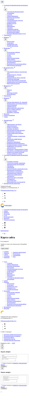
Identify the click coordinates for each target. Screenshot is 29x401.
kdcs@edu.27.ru (12, 190)
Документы (10, 166)
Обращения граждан (12, 29)
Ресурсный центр (9, 67)
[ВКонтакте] (5, 194)
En (4, 201)
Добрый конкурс (11, 106)
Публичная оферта (9, 337)
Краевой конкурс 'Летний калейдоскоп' (14, 75)
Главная (6, 251)
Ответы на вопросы (9, 115)
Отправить (3, 366)
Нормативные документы (14, 131)
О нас (5, 215)
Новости (9, 90)
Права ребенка (11, 59)
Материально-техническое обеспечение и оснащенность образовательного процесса (15, 172)
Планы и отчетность (12, 127)
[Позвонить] (4, 190)
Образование (7, 95)
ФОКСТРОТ (10, 272)
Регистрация (16, 253)
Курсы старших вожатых (14, 109)
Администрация (11, 22)
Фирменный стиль (12, 44)
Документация (8, 120)
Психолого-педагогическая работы (16, 64)
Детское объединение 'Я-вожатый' (16, 80)
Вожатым (6, 98)
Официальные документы (14, 124)
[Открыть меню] (2, 2)
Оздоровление (11, 53)
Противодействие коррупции (12, 183)
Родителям (7, 48)
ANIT (13, 343)
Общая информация (12, 16)
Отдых (9, 55)
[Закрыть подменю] (5, 9)
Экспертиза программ (13, 79)
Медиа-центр (10, 41)
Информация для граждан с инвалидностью (14, 147)
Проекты (6, 37)
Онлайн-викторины (12, 46)
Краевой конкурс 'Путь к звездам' (16, 77)
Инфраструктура (11, 23)
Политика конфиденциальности (13, 334)
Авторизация (16, 255)
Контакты (6, 114)
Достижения (10, 19)
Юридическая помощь (13, 58)
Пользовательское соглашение (12, 336)
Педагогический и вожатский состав (17, 169)
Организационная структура (15, 20)
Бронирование (5, 230)
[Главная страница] (6, 207)
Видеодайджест (11, 94)
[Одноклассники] (5, 196)
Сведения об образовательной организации (16, 209)
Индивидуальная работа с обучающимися (14, 61)
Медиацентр (7, 85)
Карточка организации (13, 17)
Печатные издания (12, 93)
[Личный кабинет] (5, 228)
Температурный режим (13, 30)
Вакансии (9, 25)
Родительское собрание (13, 52)
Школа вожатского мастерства (15, 108)
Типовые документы (13, 129)
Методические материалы (14, 65)
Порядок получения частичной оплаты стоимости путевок (15, 153)
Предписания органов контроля (16, 130)
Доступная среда (11, 180)
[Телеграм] (5, 198)
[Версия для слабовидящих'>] (5, 223)
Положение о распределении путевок (17, 149)
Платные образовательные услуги (16, 33)
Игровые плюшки (12, 111)
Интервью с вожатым (13, 112)
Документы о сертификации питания (17, 150)
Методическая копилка (13, 83)
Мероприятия (11, 26)
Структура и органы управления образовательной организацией (16, 163)
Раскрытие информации (13, 142)
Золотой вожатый (12, 105)
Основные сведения (12, 161)
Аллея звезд (10, 43)
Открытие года (11, 288)
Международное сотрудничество (16, 182)
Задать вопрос (4, 248)
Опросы (9, 56)
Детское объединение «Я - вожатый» (17, 102)
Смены (6, 116)
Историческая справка (13, 32)
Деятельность (7, 35)
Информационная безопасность (15, 143)
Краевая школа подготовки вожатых (17, 82)
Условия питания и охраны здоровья (17, 145)
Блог (8, 91)
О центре (9, 14)
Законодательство (12, 126)
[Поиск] (5, 225)
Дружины (9, 27)
